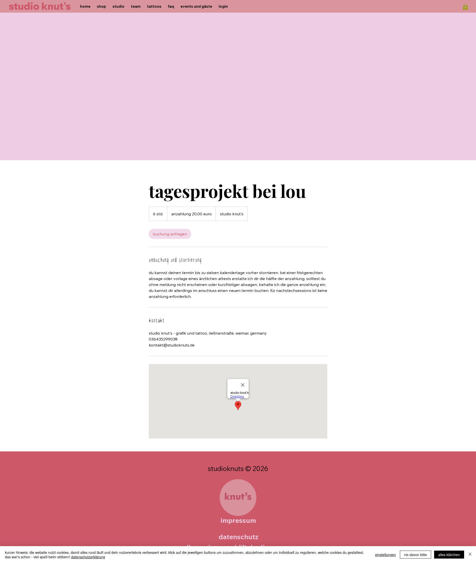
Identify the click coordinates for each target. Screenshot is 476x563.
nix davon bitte (415, 554)
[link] (170, 234)
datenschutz (238, 536)
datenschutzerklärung (88, 556)
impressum (238, 520)
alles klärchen (449, 554)
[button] (465, 6)
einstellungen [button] (385, 554)
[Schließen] (470, 554)
